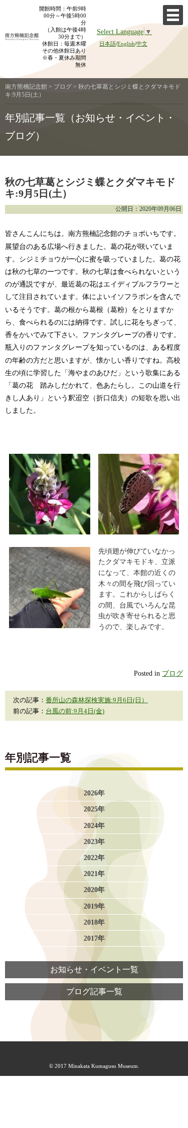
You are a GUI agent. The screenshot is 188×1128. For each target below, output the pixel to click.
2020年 (94, 890)
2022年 (94, 858)
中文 (141, 44)
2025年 (94, 809)
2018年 (94, 922)
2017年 (94, 938)
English (126, 44)
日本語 (107, 44)
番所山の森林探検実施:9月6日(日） (97, 700)
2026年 (94, 793)
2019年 (94, 906)
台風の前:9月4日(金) (75, 711)
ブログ (172, 673)
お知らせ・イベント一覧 (94, 969)
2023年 (94, 841)
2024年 (94, 825)
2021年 (94, 874)
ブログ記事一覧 (94, 991)
